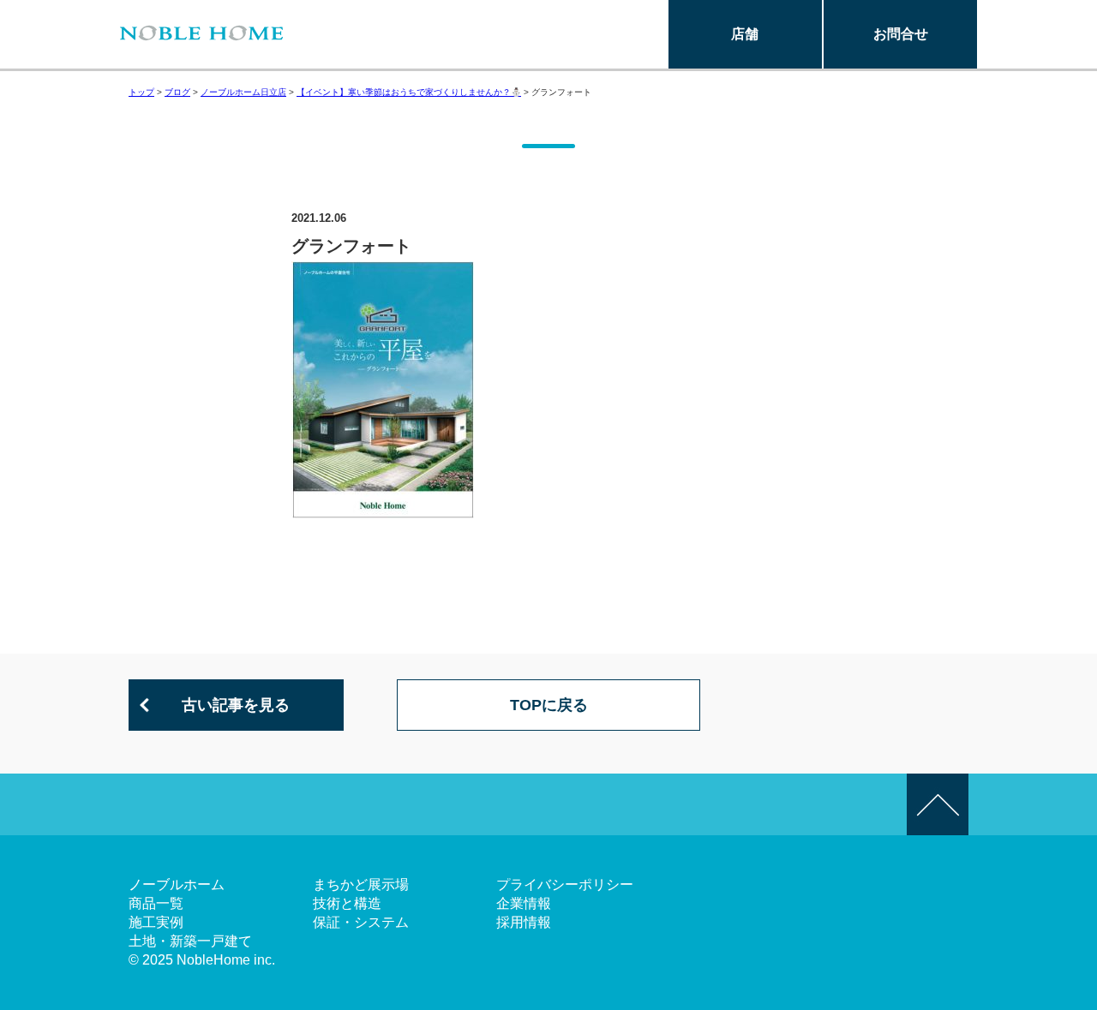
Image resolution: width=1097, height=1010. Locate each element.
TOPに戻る (549, 705)
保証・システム (361, 922)
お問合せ (900, 34)
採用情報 (523, 922)
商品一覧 (156, 903)
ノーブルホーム (177, 884)
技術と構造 (347, 903)
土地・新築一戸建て (190, 941)
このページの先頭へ (937, 804)
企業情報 (523, 903)
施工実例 (156, 922)
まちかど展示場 (361, 884)
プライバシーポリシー (564, 884)
